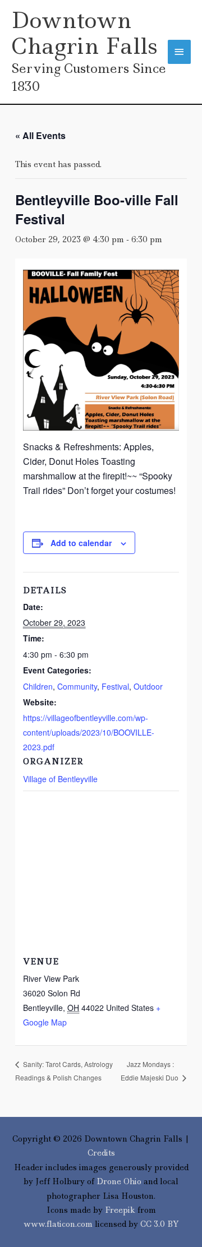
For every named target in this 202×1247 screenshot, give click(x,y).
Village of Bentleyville (60, 778)
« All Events (40, 135)
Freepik (120, 1210)
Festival (115, 686)
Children (38, 686)
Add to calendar (81, 542)
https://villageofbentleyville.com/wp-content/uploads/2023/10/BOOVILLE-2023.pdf (88, 732)
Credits (101, 1152)
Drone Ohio (119, 1181)
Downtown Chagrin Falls (84, 33)
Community (77, 686)
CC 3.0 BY (159, 1224)
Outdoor (148, 686)
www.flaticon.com (58, 1224)
